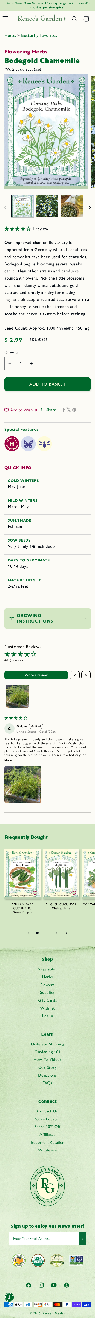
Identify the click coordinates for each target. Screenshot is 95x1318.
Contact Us (47, 1111)
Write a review (36, 675)
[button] (74, 19)
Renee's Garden (54, 1313)
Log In (47, 1015)
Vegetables (47, 968)
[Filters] (75, 675)
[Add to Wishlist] (35, 893)
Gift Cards (47, 1000)
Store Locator (47, 1118)
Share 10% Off (48, 1126)
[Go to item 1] (17, 696)
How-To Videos (47, 1059)
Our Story (47, 1067)
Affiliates (47, 1134)
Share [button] (51, 409)
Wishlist (47, 1008)
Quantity (11, 352)
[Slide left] (5, 208)
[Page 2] (44, 932)
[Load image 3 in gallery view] (72, 206)
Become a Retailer (47, 1142)
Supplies (47, 992)
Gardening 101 (47, 1051)
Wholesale (47, 1149)
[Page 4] (57, 932)
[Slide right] (90, 208)
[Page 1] (37, 932)
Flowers (47, 984)
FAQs (47, 1082)
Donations (47, 1075)
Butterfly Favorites (39, 35)
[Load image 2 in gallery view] (47, 206)
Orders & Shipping (47, 1043)
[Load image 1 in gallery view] (22, 206)
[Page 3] (51, 932)
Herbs (11, 35)
